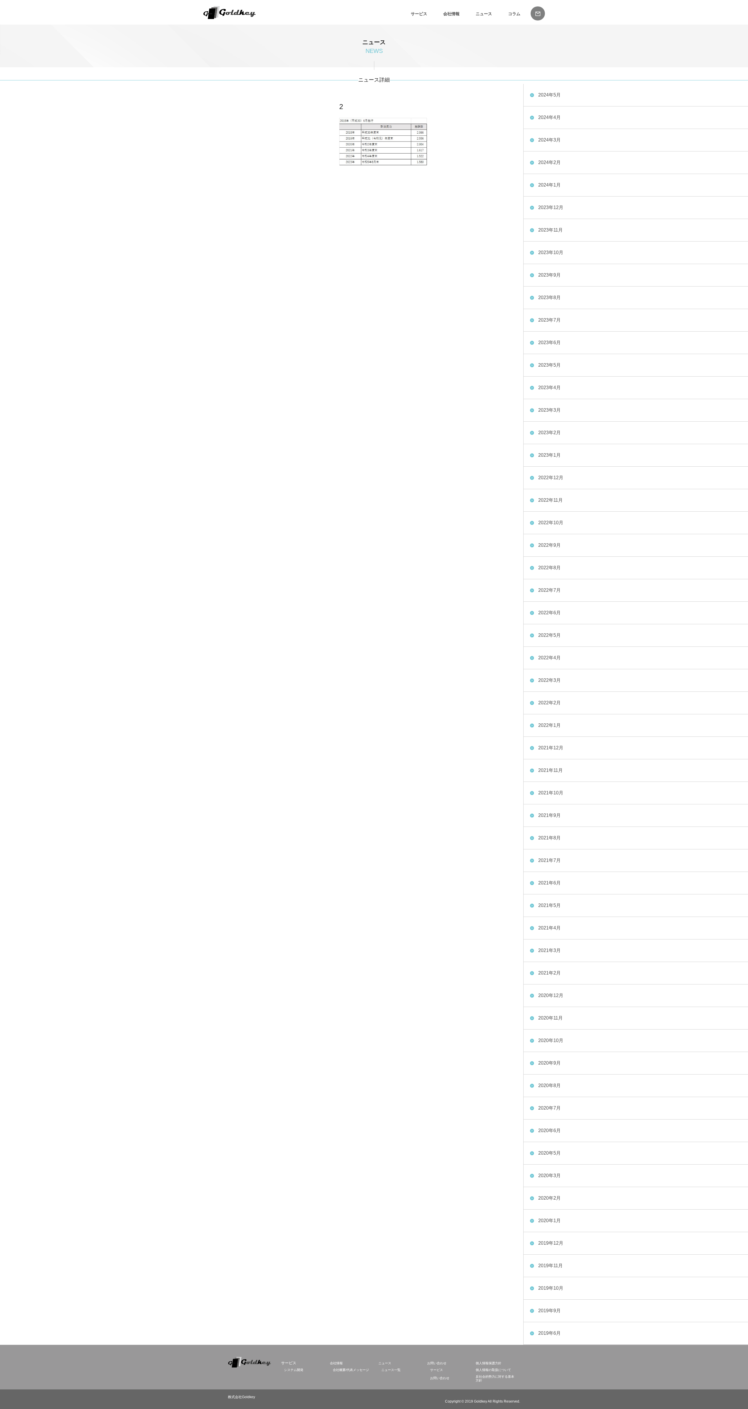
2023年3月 (549, 410)
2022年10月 (550, 522)
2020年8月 (549, 1085)
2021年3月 (549, 950)
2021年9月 (549, 815)
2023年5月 (549, 365)
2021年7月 (549, 860)
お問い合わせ (436, 1363)
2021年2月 (549, 972)
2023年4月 (549, 387)
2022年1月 (549, 725)
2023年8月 (549, 297)
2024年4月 (549, 117)
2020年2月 (549, 1198)
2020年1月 (549, 1220)
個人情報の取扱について (493, 1370)
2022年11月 (550, 500)
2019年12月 (550, 1243)
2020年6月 (549, 1130)
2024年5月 (549, 94)
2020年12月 (550, 995)
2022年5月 (549, 635)
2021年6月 (549, 882)
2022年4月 (549, 657)
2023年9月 (549, 275)
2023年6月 (549, 342)
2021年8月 (549, 837)
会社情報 (451, 13)
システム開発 (293, 1370)
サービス (436, 1370)
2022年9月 (549, 545)
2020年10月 (550, 1040)
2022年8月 (549, 567)
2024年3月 (549, 139)
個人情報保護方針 (488, 1363)
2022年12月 (550, 477)
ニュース (484, 13)
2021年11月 (550, 770)
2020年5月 (549, 1153)
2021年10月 (550, 792)
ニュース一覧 (391, 1370)
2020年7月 (549, 1108)
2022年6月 (549, 612)
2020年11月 (550, 1017)
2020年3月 (549, 1175)
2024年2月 (549, 162)
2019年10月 (550, 1288)
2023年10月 (550, 252)
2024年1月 (549, 184)
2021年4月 (549, 927)
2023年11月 (550, 229)
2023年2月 (549, 432)
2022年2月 (549, 702)
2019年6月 (549, 1333)
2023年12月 (550, 207)
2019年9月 (549, 1310)
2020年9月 (549, 1062)
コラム (514, 13)
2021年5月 (549, 905)
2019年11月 (550, 1265)
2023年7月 (549, 320)
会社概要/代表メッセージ (351, 1370)
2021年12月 (550, 747)
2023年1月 (549, 455)
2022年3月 (549, 680)
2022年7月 (549, 590)
